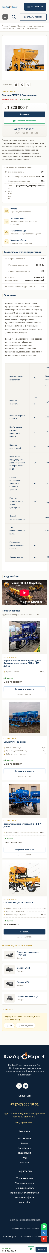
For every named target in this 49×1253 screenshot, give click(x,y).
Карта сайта (24, 1202)
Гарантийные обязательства (24, 1192)
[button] (5, 17)
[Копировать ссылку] (28, 84)
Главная (5, 26)
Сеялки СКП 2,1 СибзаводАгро (19, 902)
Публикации (24, 1153)
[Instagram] (19, 1086)
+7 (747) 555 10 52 (24, 129)
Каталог (13, 26)
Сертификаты (24, 1148)
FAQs (24, 1157)
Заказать (24, 114)
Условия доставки (24, 1183)
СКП (11, 1026)
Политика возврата (24, 1188)
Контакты (25, 1162)
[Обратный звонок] (44, 1239)
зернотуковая (27, 1026)
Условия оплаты (24, 1178)
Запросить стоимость (24, 689)
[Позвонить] (44, 1233)
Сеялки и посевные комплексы (30, 26)
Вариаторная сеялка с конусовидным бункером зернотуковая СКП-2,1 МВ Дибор (22, 663)
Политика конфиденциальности (25, 1220)
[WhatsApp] (31, 1249)
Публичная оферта (24, 1197)
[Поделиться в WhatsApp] (16, 84)
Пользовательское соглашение (25, 1228)
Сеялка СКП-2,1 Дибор (15, 742)
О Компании (24, 1138)
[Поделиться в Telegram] (22, 84)
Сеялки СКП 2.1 (8, 28)
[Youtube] (26, 1086)
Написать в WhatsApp (26, 121)
